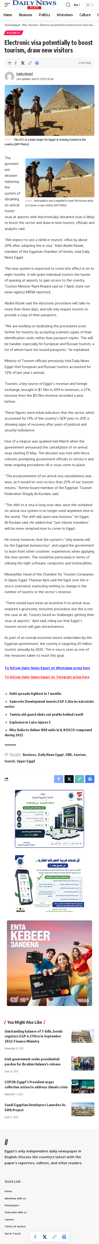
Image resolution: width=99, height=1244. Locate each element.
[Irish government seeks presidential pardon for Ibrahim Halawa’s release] (82, 1064)
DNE (69, 755)
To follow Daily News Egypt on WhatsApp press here (47, 668)
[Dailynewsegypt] (34, 4)
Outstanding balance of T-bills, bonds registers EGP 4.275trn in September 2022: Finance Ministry (34, 1036)
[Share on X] (23, 63)
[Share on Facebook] (15, 63)
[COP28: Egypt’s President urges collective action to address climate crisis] (82, 1086)
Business (13, 32)
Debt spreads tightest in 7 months (35, 693)
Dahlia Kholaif (24, 74)
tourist (10, 761)
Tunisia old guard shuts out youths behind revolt (46, 714)
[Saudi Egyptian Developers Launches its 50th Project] (82, 1109)
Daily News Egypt (51, 755)
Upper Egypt (26, 761)
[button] (8, 4)
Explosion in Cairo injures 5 (30, 722)
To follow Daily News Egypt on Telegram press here (47, 677)
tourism (80, 755)
